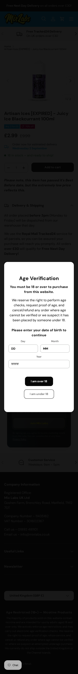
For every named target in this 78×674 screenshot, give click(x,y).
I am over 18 (39, 381)
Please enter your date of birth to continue (39, 332)
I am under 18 (39, 394)
